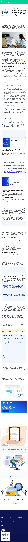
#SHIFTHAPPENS (12, 521)
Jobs (10, 517)
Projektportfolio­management (14, 503)
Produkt (2, 514)
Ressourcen (19, 514)
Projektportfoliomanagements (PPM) (13, 51)
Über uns (11, 514)
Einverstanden (5, 538)
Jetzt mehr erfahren (5, 382)
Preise (2, 517)
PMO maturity (20, 55)
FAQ (1, 521)
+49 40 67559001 (3, 530)
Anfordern (11, 184)
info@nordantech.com (4, 531)
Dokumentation (20, 517)
